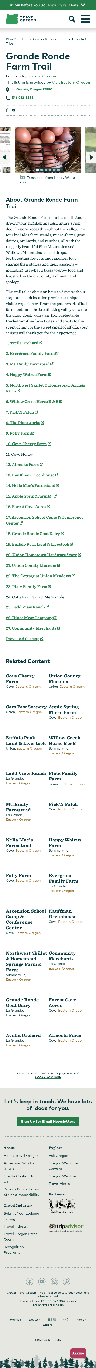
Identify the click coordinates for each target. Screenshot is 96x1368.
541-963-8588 (23, 98)
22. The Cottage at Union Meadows (40, 575)
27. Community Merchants (33, 628)
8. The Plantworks (25, 422)
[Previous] (5, 157)
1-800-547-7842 (54, 1301)
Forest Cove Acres (62, 1002)
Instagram (54, 1281)
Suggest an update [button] (48, 1076)
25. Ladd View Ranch (27, 606)
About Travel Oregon (21, 1155)
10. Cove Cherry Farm (28, 443)
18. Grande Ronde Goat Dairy (35, 533)
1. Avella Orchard (24, 342)
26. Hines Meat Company (31, 617)
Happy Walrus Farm (65, 842)
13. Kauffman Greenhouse (32, 474)
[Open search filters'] (72, 19)
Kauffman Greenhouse (63, 913)
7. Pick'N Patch (22, 412)
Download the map (25, 638)
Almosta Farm (65, 1035)
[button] (77, 1353)
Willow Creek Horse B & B (65, 740)
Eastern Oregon (41, 76)
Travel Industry (16, 1226)
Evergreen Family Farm (63, 878)
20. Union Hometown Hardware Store (44, 554)
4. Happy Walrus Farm (29, 374)
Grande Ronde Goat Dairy (22, 1002)
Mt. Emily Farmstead (18, 807)
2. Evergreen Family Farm (32, 353)
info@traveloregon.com (48, 1304)
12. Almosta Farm (24, 464)
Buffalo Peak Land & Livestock (26, 740)
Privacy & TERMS (48, 1339)
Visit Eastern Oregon (71, 82)
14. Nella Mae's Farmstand (33, 485)
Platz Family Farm (63, 776)
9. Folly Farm (20, 433)
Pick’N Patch (63, 804)
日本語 (52, 1319)
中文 (66, 1319)
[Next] (91, 157)
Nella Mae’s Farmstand (19, 842)
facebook (7, 110)
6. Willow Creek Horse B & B (34, 401)
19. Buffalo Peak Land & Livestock (40, 544)
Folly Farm (18, 875)
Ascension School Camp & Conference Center (26, 919)
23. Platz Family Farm (29, 586)
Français (15, 1319)
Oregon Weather (63, 1176)
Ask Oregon (58, 1155)
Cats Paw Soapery (26, 707)
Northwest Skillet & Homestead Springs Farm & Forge (26, 961)
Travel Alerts (59, 1183)
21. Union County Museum (33, 565)
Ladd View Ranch (26, 773)
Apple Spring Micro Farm (64, 709)
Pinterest (66, 1281)
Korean (81, 1319)
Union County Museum (65, 678)
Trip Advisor (66, 1228)
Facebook (29, 1281)
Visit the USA (62, 1206)
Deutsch (34, 1319)
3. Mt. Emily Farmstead (30, 364)
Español (48, 1324)
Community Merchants (62, 955)
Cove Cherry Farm (20, 678)
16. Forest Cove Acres (28, 506)
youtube (14, 110)
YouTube (42, 1281)
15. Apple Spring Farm (29, 496)
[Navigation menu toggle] (85, 19)
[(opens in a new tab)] (54, 496)
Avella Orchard (23, 1035)
